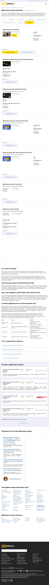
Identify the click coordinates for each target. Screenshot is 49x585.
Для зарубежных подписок (40, 502)
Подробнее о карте (27, 52)
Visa (2, 494)
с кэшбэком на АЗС (5, 505)
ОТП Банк (27, 519)
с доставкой (28, 509)
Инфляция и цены (21, 560)
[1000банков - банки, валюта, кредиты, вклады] (11, 580)
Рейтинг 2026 (40, 509)
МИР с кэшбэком (17, 492)
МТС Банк (27, 520)
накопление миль (17, 490)
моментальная (40, 490)
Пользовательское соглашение (20, 577)
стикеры (27, 500)
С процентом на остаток (9, 22)
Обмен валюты (20, 558)
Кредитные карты (21, 554)
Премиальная (40, 496)
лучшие (3, 508)
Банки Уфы (4, 554)
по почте (27, 498)
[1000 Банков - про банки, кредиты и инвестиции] (8, 580)
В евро (3, 499)
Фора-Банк (39, 522)
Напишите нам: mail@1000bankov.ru (8, 570)
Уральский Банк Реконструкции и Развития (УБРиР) (41, 519)
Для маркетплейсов (17, 499)
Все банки (8, 7)
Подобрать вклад (21, 562)
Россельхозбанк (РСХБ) (6, 520)
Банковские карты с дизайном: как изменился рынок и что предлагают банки (13, 461)
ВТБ (2, 518)
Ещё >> (43, 22)
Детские (21, 22)
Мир (37, 22)
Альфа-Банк (4, 519)
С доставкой (21, 19)
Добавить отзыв (24, 423)
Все (4, 19)
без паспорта (28, 499)
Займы (18, 555)
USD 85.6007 (29, 1)
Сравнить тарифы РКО (22, 563)
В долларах (4, 497)
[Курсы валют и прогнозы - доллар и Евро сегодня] (3, 580)
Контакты (35, 555)
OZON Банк (27, 518)
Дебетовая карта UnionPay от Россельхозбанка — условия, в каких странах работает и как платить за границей (11, 440)
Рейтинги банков (5, 557)
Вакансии (41, 570)
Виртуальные (40, 500)
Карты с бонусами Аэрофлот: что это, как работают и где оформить (12, 469)
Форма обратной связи (33, 570)
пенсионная (28, 491)
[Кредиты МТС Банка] (42, 397)
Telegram (18, 570)
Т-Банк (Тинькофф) (5, 522)
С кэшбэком (30, 19)
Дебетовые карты (15, 7)
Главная (3, 7)
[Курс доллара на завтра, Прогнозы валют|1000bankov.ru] (5, 580)
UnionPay (29, 22)
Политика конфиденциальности (7, 577)
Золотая (39, 497)
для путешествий (29, 495)
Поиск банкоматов (5, 560)
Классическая (40, 498)
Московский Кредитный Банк (17, 518)
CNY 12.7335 (40, 1)
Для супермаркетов (17, 498)
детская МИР (28, 496)
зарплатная (27, 490)
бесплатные (4, 510)
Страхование (36, 554)
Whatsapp (24, 570)
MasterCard (4, 496)
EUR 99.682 (35, 1)
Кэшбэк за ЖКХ (16, 496)
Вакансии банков (37, 558)
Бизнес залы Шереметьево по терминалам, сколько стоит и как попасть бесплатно (12, 450)
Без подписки (16, 500)
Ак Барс (15, 522)
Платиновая (39, 495)
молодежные (16, 510)
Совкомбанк (16, 520)
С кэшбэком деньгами (18, 501)
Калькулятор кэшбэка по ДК (41, 506)
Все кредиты (4, 562)
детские (15, 509)
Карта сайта (35, 557)
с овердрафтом (16, 491)
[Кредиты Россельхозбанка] (41, 370)
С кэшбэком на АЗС (41, 19)
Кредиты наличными (6, 563)
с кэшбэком (4, 503)
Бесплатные (11, 19)
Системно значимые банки (7, 558)
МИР (2, 495)
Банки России (4, 555)
